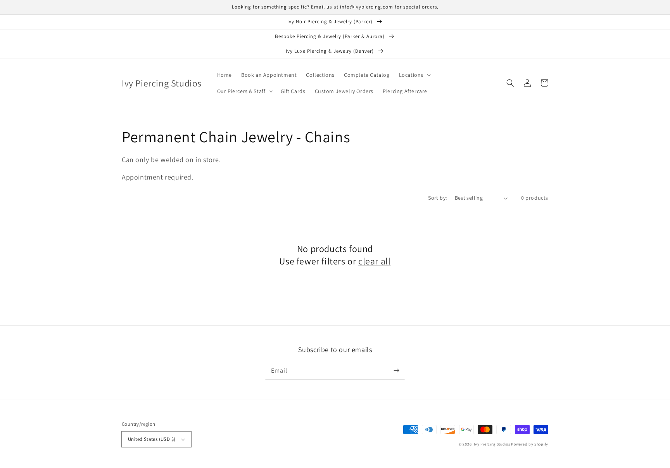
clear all (374, 261)
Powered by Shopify (529, 444)
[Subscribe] (396, 370)
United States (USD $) (151, 439)
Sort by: (437, 197)
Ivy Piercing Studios (492, 444)
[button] (414, 75)
